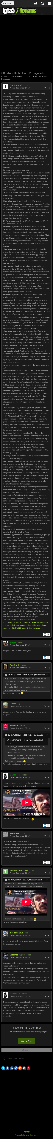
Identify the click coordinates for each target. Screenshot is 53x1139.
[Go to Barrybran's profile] (5, 834)
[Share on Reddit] (20, 1068)
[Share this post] (48, 88)
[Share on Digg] (12, 1068)
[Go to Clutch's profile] (5, 705)
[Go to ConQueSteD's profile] (5, 86)
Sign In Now (26, 1041)
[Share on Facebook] (7, 1068)
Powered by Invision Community (26, 1135)
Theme (26, 1132)
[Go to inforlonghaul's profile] (5, 934)
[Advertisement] (26, 42)
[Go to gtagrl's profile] (5, 643)
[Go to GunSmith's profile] (5, 666)
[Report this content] (45, 88)
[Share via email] (24, 1068)
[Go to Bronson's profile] (5, 727)
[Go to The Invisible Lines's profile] (5, 871)
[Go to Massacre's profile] (5, 776)
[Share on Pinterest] (28, 1068)
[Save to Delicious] (16, 1068)
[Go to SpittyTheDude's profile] (5, 956)
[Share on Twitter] (3, 1068)
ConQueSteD (9, 76)
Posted (20, 88)
